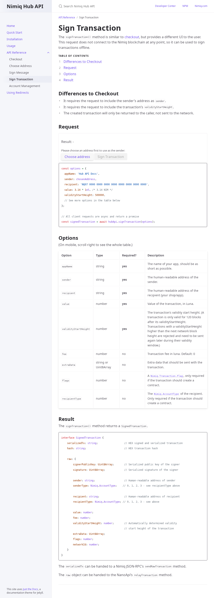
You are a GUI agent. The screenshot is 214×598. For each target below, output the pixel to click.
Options (70, 74)
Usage (11, 46)
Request (70, 67)
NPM (185, 6)
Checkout (15, 59)
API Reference (16, 52)
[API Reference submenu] (48, 52)
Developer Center (165, 6)
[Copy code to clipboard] (203, 167)
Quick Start (14, 32)
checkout (132, 37)
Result (68, 80)
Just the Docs (30, 589)
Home (11, 26)
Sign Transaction (111, 156)
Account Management (24, 86)
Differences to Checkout (83, 61)
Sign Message (19, 72)
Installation (15, 39)
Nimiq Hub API (25, 6)
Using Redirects (18, 93)
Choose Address (20, 66)
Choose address (77, 156)
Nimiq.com (201, 6)
